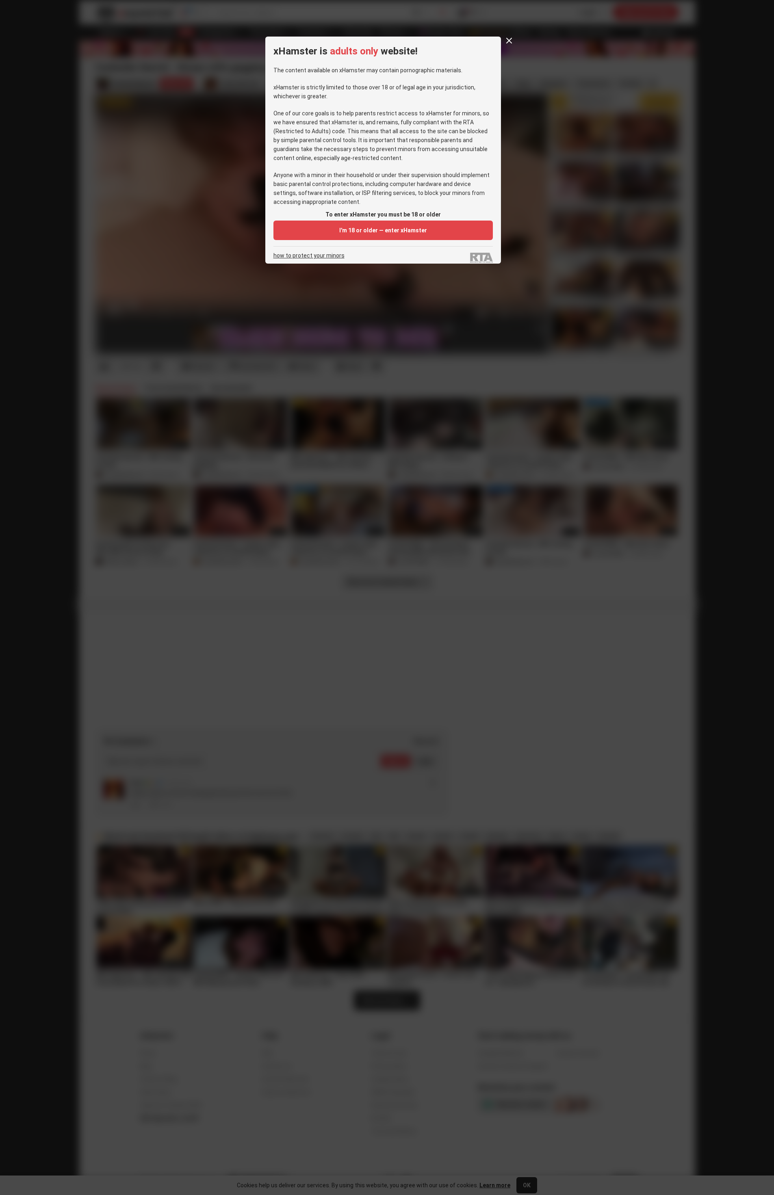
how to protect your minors (309, 256)
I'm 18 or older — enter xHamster (383, 230)
